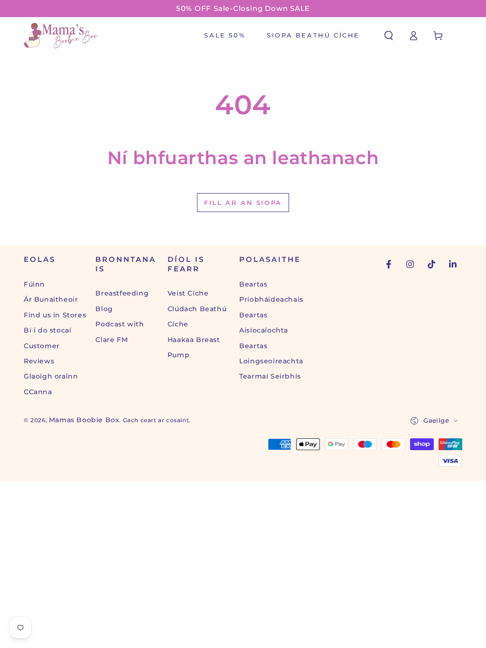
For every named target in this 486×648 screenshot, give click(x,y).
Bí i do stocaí (47, 330)
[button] (388, 35)
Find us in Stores (55, 315)
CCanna (38, 392)
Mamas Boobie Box (84, 420)
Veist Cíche (188, 293)
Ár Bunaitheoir (51, 299)
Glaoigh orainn (51, 376)
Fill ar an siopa (243, 202)
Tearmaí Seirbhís (270, 376)
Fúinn (34, 284)
